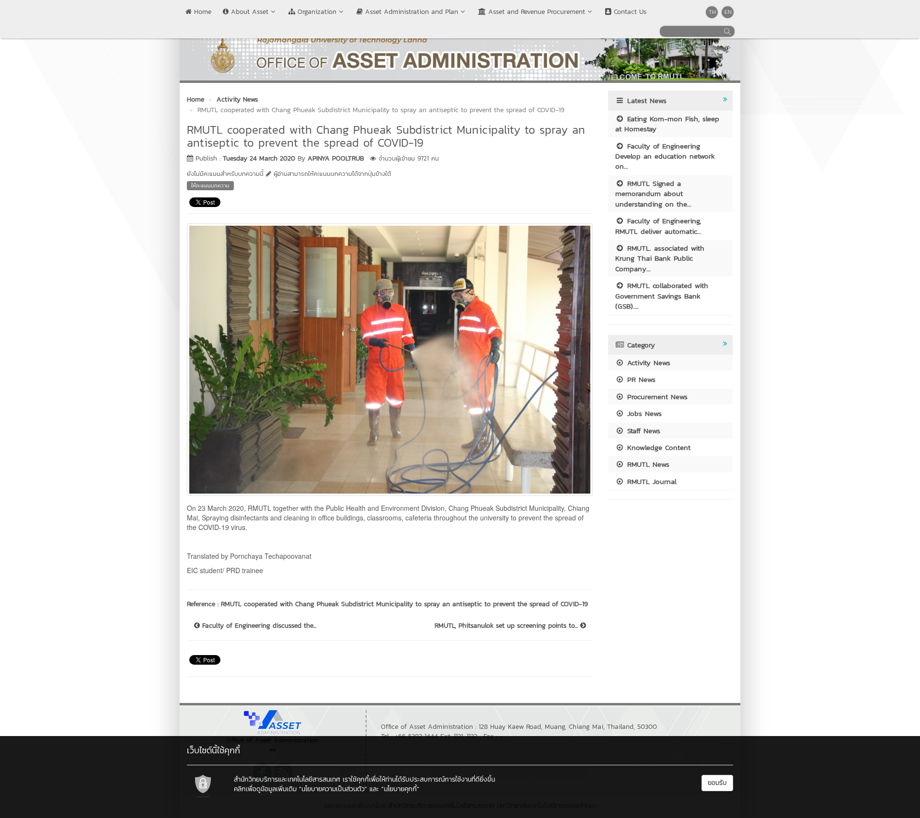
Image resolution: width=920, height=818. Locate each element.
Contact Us (628, 12)
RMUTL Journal (650, 481)
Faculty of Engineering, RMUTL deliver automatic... (658, 225)
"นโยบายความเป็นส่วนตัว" (333, 789)
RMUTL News (646, 464)
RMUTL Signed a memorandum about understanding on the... (653, 193)
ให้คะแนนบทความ (210, 185)
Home (201, 12)
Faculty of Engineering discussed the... (258, 626)
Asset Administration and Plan (410, 12)
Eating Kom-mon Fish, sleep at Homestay (667, 123)
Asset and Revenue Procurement (535, 12)
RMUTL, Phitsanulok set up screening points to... (507, 626)
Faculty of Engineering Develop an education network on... (665, 156)
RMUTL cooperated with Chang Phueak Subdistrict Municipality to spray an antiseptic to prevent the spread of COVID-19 (404, 604)
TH (712, 12)
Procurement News (656, 396)
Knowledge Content (657, 447)
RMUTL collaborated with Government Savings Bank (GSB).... (661, 295)
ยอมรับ (717, 783)
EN (728, 12)
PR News (640, 379)
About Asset (248, 12)
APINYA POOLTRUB (336, 158)
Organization (315, 12)
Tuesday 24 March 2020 (259, 158)
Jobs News (643, 413)
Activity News (647, 362)
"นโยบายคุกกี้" (400, 789)
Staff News (642, 430)
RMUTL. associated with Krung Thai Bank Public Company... (659, 258)
